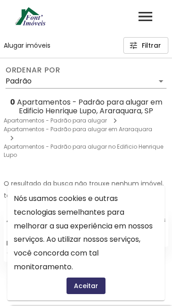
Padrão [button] (19, 81)
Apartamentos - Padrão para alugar (55, 120)
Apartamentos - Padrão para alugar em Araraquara (78, 129)
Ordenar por (33, 70)
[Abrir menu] (145, 16)
